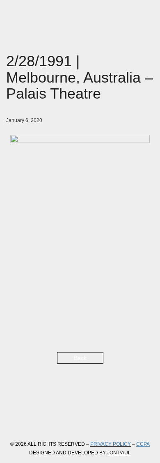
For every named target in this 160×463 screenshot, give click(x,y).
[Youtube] (81, 418)
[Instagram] (58, 418)
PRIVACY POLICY (110, 444)
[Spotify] (103, 418)
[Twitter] (36, 418)
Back (80, 358)
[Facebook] (14, 418)
